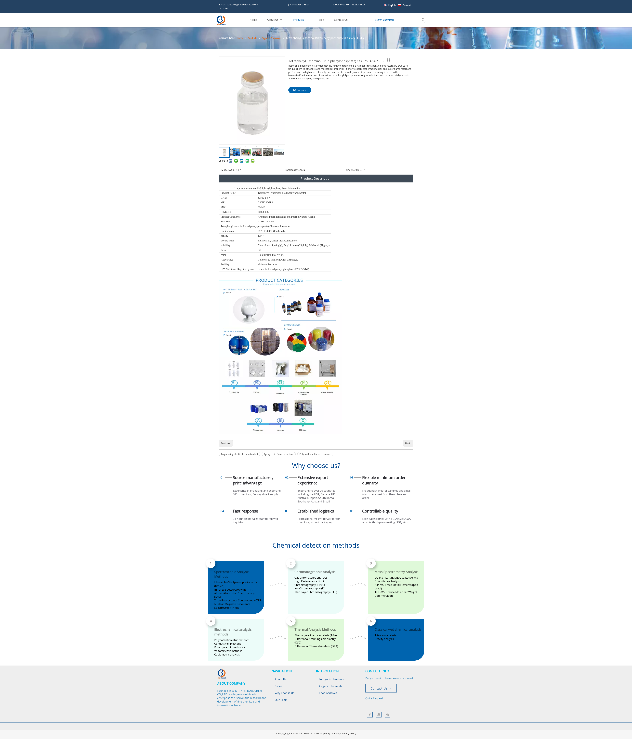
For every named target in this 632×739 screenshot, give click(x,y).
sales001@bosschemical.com (242, 4)
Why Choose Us (284, 693)
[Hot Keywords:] (423, 20)
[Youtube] (379, 714)
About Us (280, 679)
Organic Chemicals (330, 686)
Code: (349, 169)
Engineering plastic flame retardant (239, 454)
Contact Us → (381, 688)
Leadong (335, 733)
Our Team (281, 700)
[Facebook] (370, 714)
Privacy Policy (349, 733)
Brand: (287, 169)
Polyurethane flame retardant (315, 454)
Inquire (301, 90)
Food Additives (328, 693)
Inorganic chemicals (331, 679)
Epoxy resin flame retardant (278, 454)
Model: (225, 169)
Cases (278, 686)
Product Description (316, 178)
